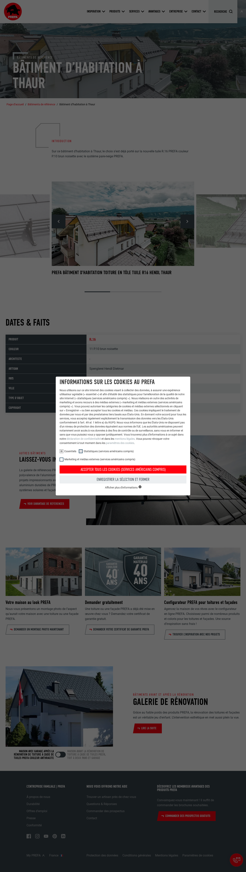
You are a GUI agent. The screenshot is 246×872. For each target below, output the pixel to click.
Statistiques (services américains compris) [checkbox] (109, 451)
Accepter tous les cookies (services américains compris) (123, 469)
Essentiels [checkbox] (70, 451)
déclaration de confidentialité (83, 438)
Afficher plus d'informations (121, 487)
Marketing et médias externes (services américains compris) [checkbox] (99, 459)
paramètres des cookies (120, 443)
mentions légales (125, 438)
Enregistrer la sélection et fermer (123, 479)
